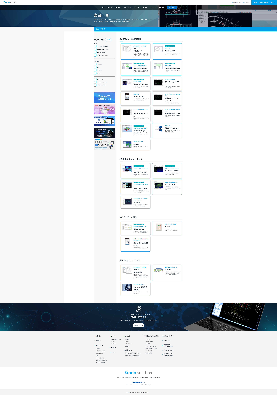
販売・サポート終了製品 (151, 348)
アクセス (127, 341)
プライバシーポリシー (169, 350)
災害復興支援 (149, 353)
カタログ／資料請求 (100, 362)
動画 (97, 355)
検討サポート (127, 7)
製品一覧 (110, 7)
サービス (137, 7)
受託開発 (118, 7)
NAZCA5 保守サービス (116, 339)
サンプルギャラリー (100, 358)
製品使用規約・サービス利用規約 (168, 345)
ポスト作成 (113, 343)
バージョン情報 (149, 341)
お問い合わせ (172, 7)
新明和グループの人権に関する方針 (168, 354)
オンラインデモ (99, 353)
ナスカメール (246, 2)
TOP (103, 7)
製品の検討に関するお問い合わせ (132, 353)
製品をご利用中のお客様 (152, 336)
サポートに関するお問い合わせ (132, 355)
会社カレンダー (128, 343)
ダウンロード (149, 339)
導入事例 (145, 7)
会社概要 (127, 339)
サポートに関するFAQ (151, 346)
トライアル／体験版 (100, 350)
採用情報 (127, 346)
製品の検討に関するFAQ (101, 360)
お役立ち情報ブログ (237, 2)
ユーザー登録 (149, 350)
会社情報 (161, 7)
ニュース (153, 7)
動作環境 (98, 348)
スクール (113, 341)
